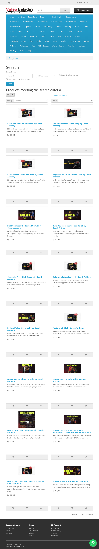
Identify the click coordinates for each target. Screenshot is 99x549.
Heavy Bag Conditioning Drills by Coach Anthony (25, 380)
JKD (28, 31)
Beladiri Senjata (56, 22)
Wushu (22, 51)
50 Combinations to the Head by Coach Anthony (25, 175)
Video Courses (44, 46)
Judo (34, 31)
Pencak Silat (14, 41)
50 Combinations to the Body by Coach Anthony (70, 124)
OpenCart (18, 544)
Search (17, 58)
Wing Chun (71, 46)
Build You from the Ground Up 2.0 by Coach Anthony (69, 227)
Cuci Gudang (47, 27)
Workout (82, 46)
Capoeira (28, 27)
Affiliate (31, 533)
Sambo (38, 41)
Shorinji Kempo (74, 41)
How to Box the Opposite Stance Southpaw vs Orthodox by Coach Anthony (72, 431)
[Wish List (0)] (84, 2)
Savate (55, 41)
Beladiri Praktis (28, 22)
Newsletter (55, 536)
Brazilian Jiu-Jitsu (15, 27)
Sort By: (10, 101)
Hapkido (78, 27)
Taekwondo (24, 46)
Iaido (86, 27)
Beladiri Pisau (14, 22)
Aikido (12, 17)
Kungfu (43, 36)
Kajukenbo (52, 31)
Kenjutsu (79, 31)
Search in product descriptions (18, 79)
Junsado (42, 31)
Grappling (67, 27)
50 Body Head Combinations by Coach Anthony (24, 124)
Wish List (54, 533)
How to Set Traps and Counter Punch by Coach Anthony (25, 482)
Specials (31, 536)
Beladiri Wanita (71, 22)
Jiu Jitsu (12, 31)
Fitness (58, 27)
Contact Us (10, 528)
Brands (31, 528)
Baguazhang (32, 17)
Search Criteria (11, 72)
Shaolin (63, 41)
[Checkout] (91, 2)
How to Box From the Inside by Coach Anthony (70, 380)
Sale (31, 41)
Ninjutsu (77, 36)
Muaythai (68, 36)
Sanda (47, 41)
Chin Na (37, 27)
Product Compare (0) (60, 95)
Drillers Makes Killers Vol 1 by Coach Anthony (23, 329)
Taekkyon (13, 46)
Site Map (9, 533)
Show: (55, 101)
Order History (56, 531)
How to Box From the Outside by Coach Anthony (25, 431)
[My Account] (80, 2)
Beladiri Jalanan (71, 17)
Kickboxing (13, 36)
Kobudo (23, 36)
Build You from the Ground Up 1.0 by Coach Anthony (24, 227)
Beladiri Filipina (57, 17)
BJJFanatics (83, 22)
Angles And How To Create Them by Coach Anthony (72, 175)
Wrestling (13, 51)
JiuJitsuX (20, 31)
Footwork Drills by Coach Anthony (68, 328)
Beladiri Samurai (42, 22)
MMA (59, 36)
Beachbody (44, 17)
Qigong (23, 41)
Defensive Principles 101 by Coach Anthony (72, 277)
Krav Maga (33, 36)
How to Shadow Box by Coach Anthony (70, 481)
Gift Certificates (34, 531)
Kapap (62, 31)
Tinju (33, 46)
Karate (70, 31)
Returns (8, 531)
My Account (55, 528)
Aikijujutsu (21, 17)
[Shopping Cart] (87, 2)
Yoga (30, 51)
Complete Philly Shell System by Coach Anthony (24, 278)
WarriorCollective (58, 46)
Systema (86, 41)
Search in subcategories (69, 75)
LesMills (51, 36)
